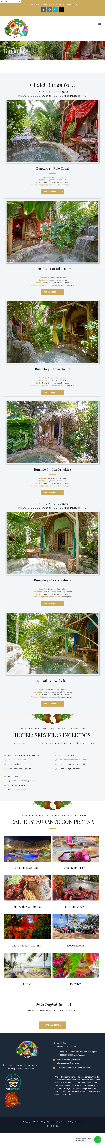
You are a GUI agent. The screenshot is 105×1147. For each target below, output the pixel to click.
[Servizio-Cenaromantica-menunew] (27, 915)
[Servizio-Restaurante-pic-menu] (27, 837)
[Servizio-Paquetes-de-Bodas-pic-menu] (27, 954)
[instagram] (52, 1126)
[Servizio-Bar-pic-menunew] (75, 837)
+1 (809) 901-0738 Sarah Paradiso (71, 1055)
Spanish (6, 2)
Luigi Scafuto (61, 1122)
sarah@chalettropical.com (68, 4)
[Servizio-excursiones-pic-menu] (75, 915)
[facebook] (47, 1126)
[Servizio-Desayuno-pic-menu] (75, 876)
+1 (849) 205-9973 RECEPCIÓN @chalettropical (77, 1052)
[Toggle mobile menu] (99, 24)
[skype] (57, 1126)
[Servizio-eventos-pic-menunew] (75, 954)
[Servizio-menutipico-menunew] (27, 876)
